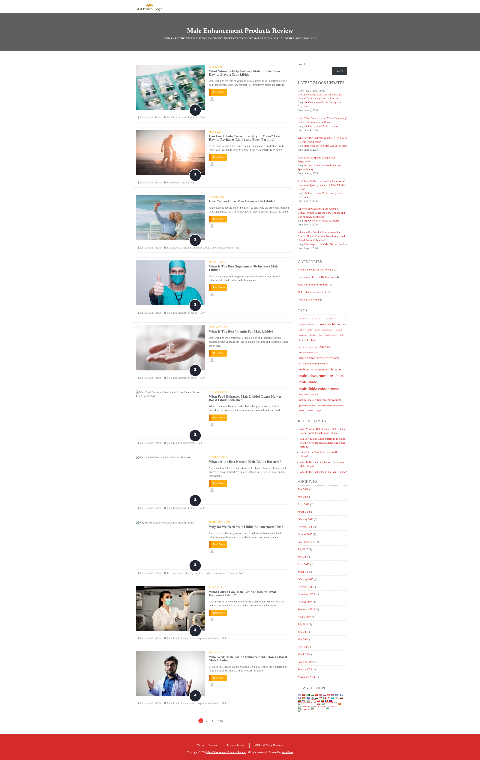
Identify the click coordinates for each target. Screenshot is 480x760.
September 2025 (306, 542)
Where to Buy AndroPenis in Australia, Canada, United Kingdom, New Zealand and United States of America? (321, 212)
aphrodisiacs (330, 319)
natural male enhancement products (320, 400)
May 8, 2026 (215, 132)
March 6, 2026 (217, 262)
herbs (342, 335)
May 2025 (303, 557)
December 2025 (306, 527)
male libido (308, 382)
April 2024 (303, 647)
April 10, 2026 (216, 197)
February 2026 (305, 519)
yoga (319, 411)
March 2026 (304, 512)
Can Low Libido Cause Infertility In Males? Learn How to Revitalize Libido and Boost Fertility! (246, 137)
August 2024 (304, 617)
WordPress (287, 752)
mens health (303, 395)
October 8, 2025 (218, 457)
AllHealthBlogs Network (268, 745)
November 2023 (306, 677)
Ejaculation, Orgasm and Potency (184, 247)
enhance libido (305, 330)
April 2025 (303, 564)
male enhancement (314, 346)
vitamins (310, 411)
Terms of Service (207, 745)
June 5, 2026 (215, 66)
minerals (314, 395)
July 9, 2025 (215, 587)
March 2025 (304, 572)
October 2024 (305, 602)
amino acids (303, 319)
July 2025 (303, 549)
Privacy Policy (235, 745)
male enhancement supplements (320, 369)
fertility (313, 335)
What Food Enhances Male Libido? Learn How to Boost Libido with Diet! (245, 398)
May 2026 (303, 497)
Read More (219, 92)
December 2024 (306, 587)
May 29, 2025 (216, 652)
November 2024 (306, 594)
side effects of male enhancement (330, 406)
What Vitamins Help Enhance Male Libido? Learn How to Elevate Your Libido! (245, 72)
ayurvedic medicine (306, 325)
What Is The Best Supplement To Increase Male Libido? (243, 268)
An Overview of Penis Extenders (321, 126)
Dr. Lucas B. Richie (150, 117)
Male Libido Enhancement (219, 247)
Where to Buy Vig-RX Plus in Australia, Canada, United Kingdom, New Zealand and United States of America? (321, 236)
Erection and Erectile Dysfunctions (185, 573)
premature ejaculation (307, 406)
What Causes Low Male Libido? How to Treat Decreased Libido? (242, 593)
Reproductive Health (178, 182)
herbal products (331, 335)
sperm (301, 411)
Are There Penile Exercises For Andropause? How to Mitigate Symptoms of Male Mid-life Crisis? (322, 185)
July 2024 (303, 624)
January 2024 (305, 669)
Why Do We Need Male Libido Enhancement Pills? (246, 527)
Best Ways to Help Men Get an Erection (325, 145)
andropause (316, 319)
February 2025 (305, 579)
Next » (221, 720)
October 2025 (305, 534)
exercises (303, 335)
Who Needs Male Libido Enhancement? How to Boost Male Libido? (248, 658)
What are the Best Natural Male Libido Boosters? (245, 461)
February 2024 (305, 662)
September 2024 (306, 609)
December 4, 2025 (218, 392)
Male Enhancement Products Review (226, 752)
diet (344, 325)
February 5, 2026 (218, 327)
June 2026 (303, 489)
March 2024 (304, 654)
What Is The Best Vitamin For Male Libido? (241, 331)
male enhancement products (319, 358)
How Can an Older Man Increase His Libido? (242, 201)
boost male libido (328, 324)
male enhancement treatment (321, 376)
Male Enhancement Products (182, 117)
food (320, 335)
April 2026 (303, 504)
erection (338, 330)
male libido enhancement (319, 389)
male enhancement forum (308, 352)
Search (301, 64)
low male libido (307, 340)
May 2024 (303, 639)
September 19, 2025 (219, 522)
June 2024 (303, 632)
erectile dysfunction (323, 330)
